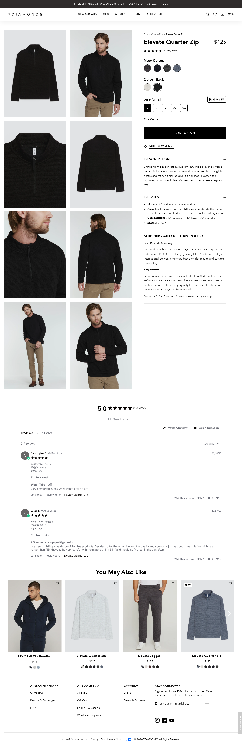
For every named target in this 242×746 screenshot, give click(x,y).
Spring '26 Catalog (88, 708)
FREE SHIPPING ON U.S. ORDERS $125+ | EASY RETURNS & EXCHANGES (121, 3)
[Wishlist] (215, 14)
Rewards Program (134, 700)
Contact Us (36, 693)
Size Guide (151, 119)
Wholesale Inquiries (89, 715)
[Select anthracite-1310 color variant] (142, 666)
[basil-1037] (167, 68)
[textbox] (220, 445)
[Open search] (207, 14)
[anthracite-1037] (147, 68)
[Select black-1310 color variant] (157, 666)
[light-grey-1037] (147, 87)
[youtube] (171, 720)
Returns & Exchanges (42, 700)
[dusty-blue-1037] (177, 68)
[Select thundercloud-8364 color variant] (38, 667)
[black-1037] (157, 87)
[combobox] (211, 444)
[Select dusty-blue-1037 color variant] (101, 666)
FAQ (33, 708)
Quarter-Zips (157, 34)
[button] (38, 494)
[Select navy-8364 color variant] (30, 667)
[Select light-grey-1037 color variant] (82, 666)
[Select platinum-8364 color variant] (34, 667)
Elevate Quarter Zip (76, 494)
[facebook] (164, 720)
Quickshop (34, 643)
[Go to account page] (222, 14)
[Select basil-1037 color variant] (97, 666)
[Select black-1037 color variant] (86, 666)
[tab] (175, 428)
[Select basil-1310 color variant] (153, 666)
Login (127, 693)
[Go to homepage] (25, 14)
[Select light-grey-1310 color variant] (146, 666)
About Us (82, 693)
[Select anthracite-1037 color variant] (90, 666)
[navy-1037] (157, 68)
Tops (146, 34)
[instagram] (157, 720)
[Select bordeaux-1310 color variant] (149, 666)
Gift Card (82, 700)
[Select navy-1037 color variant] (94, 666)
